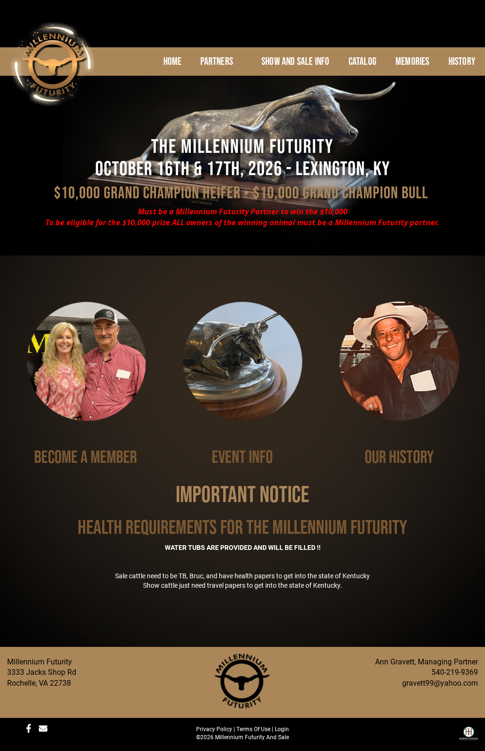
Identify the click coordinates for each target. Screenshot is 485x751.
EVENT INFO (242, 457)
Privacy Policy (214, 729)
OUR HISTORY (399, 457)
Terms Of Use (253, 729)
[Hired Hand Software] (468, 736)
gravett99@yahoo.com (440, 683)
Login (282, 729)
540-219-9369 (454, 672)
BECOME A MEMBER (85, 457)
